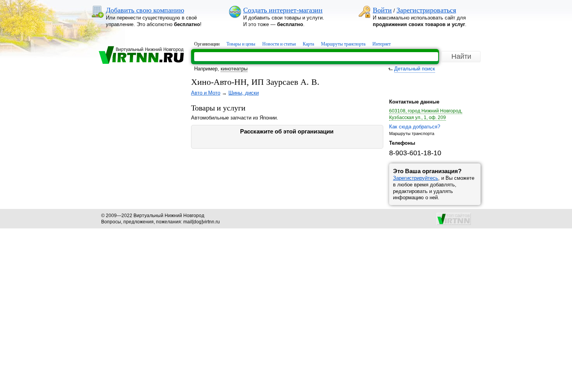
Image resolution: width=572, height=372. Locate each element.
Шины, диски (243, 93)
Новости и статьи (279, 44)
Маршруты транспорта (343, 44)
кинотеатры (234, 69)
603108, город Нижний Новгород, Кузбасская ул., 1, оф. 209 (425, 114)
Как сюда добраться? (414, 127)
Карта (308, 44)
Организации (206, 44)
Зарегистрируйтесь (415, 178)
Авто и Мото (205, 93)
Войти (382, 10)
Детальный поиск (414, 69)
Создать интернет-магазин (283, 10)
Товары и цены (240, 44)
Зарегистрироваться (426, 10)
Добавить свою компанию (145, 10)
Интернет (381, 44)
